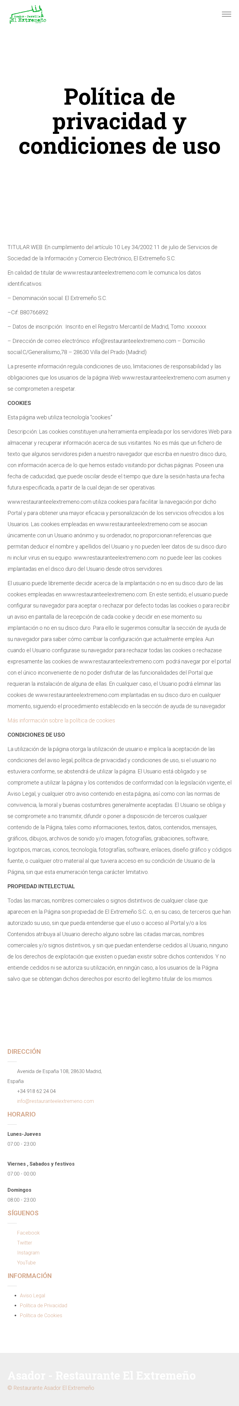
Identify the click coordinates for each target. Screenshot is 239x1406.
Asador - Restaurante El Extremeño (101, 1375)
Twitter (24, 1243)
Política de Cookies (41, 1315)
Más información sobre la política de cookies (61, 720)
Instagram (28, 1253)
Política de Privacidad (43, 1305)
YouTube (26, 1263)
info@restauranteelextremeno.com (55, 1101)
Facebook (28, 1233)
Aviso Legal (32, 1296)
